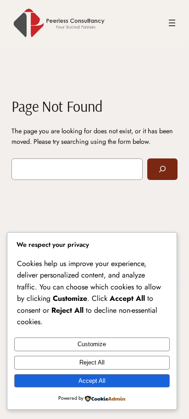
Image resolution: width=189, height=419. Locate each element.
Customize (92, 344)
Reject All (92, 362)
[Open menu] (172, 22)
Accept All (92, 380)
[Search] (162, 169)
